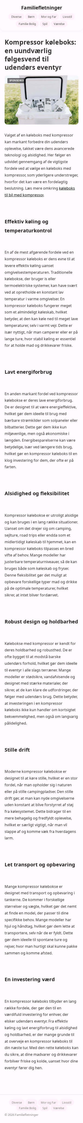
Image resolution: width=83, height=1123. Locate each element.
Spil (44, 24)
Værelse (59, 24)
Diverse (16, 17)
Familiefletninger (41, 7)
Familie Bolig (27, 24)
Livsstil (67, 17)
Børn (31, 17)
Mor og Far (48, 17)
